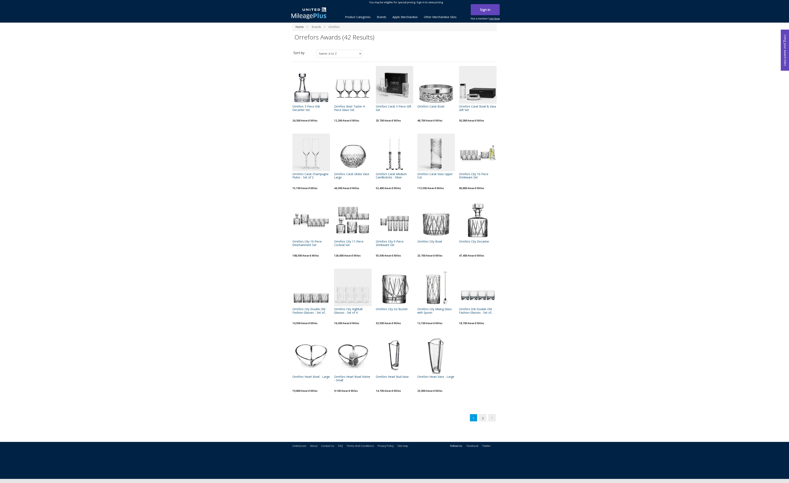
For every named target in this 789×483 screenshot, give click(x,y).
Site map (402, 446)
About (313, 446)
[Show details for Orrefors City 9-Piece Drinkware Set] (394, 220)
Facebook (473, 446)
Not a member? (485, 18)
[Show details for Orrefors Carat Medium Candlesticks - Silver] (394, 152)
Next (492, 417)
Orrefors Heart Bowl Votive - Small (352, 378)
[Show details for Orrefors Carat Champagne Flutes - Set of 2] (311, 152)
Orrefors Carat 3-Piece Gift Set (393, 108)
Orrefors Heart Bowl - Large (311, 377)
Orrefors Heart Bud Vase (392, 377)
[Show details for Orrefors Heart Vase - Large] (436, 355)
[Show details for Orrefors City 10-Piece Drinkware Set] (478, 152)
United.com (299, 446)
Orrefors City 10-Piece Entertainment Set (307, 243)
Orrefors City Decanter (474, 241)
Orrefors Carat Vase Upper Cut (435, 175)
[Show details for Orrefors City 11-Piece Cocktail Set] (353, 220)
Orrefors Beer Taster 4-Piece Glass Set (350, 108)
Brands (316, 27)
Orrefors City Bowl (429, 241)
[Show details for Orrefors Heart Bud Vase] (394, 355)
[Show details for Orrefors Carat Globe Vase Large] (353, 152)
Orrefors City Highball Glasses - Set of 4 (348, 310)
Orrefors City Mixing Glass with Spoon (434, 310)
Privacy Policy (386, 446)
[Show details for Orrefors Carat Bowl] (436, 85)
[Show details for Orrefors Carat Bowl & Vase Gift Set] (478, 85)
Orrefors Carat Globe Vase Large (351, 175)
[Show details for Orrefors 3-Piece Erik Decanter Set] (311, 85)
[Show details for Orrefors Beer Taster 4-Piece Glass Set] (353, 85)
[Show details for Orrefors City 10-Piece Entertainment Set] (311, 220)
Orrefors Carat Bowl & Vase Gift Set (477, 108)
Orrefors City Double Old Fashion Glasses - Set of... (309, 310)
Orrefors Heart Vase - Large (435, 377)
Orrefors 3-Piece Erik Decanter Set (306, 108)
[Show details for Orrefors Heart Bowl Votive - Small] (353, 355)
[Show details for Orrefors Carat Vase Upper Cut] (436, 152)
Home (299, 27)
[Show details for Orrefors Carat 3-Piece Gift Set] (394, 85)
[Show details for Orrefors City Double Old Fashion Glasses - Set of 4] (311, 287)
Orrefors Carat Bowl (430, 106)
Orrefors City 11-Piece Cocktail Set (348, 243)
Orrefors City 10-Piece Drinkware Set (473, 175)
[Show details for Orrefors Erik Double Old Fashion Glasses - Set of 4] (478, 287)
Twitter (486, 446)
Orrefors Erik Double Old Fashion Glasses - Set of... (476, 310)
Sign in (485, 9)
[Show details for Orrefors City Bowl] (436, 220)
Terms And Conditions (360, 446)
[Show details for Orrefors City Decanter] (478, 220)
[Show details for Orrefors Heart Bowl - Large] (311, 355)
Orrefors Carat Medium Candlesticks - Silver (391, 175)
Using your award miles (785, 50)
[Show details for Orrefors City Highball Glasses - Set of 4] (353, 287)
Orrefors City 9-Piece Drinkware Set (390, 243)
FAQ (340, 446)
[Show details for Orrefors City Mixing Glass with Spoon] (436, 287)
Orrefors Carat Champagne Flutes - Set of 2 (310, 175)
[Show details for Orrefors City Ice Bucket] (394, 287)
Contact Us (327, 446)
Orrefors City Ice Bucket (392, 309)
